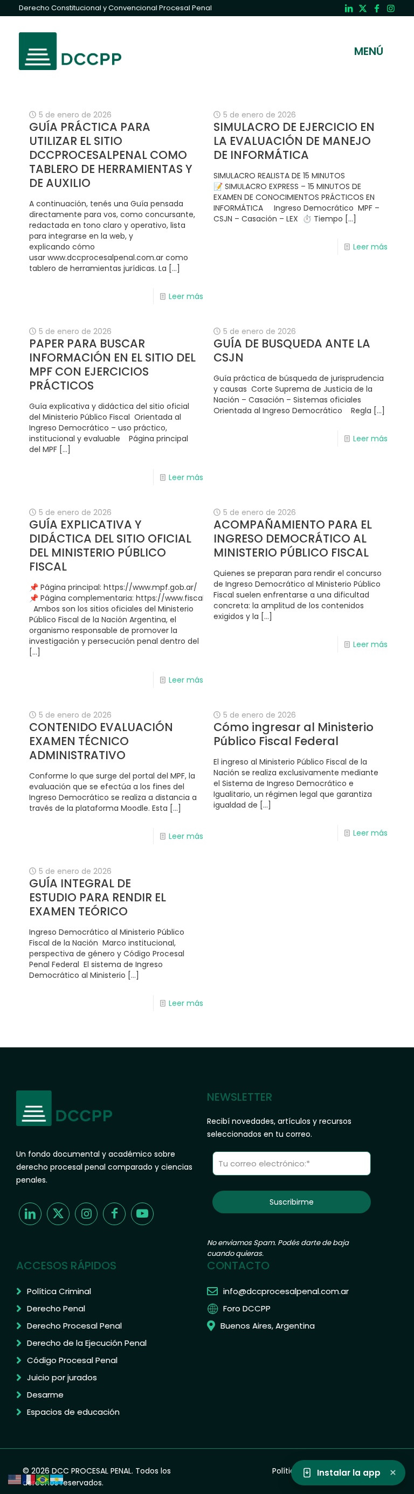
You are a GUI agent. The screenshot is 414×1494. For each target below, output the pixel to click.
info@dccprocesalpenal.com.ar (286, 1291)
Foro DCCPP (247, 1308)
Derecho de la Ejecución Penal (87, 1343)
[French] (29, 1479)
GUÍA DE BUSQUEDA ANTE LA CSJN (291, 350)
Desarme (45, 1394)
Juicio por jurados (62, 1377)
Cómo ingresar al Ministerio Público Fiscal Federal (293, 734)
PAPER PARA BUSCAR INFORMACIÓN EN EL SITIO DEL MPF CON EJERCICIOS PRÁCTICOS (112, 364)
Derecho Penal (56, 1308)
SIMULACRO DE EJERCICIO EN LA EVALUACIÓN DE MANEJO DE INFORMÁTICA (294, 141)
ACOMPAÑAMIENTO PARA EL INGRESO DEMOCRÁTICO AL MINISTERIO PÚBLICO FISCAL (292, 538)
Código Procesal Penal (72, 1360)
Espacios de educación (73, 1411)
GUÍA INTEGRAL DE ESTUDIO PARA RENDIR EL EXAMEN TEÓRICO (97, 897)
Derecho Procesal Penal (74, 1325)
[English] (15, 1479)
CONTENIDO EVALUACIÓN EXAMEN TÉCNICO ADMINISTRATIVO (101, 741)
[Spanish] (57, 1479)
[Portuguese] (43, 1479)
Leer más (186, 296)
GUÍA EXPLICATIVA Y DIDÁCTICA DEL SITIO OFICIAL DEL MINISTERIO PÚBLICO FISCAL (110, 545)
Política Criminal (59, 1291)
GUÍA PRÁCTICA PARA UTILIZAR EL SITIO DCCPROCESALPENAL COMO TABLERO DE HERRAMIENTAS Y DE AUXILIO (110, 155)
